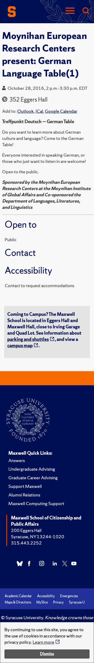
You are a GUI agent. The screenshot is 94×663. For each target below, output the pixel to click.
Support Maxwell (25, 486)
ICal (39, 111)
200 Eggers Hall (26, 530)
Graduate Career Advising (33, 478)
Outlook (25, 111)
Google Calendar (61, 111)
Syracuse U (77, 602)
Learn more (43, 642)
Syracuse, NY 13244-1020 (37, 537)
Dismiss (47, 653)
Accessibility (46, 596)
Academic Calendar (18, 596)
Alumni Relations (24, 495)
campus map (20, 345)
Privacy (58, 602)
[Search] (85, 11)
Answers (16, 460)
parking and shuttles (28, 339)
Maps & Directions (18, 602)
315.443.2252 (26, 543)
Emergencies (69, 596)
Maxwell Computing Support (36, 503)
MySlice (42, 602)
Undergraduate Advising (31, 469)
